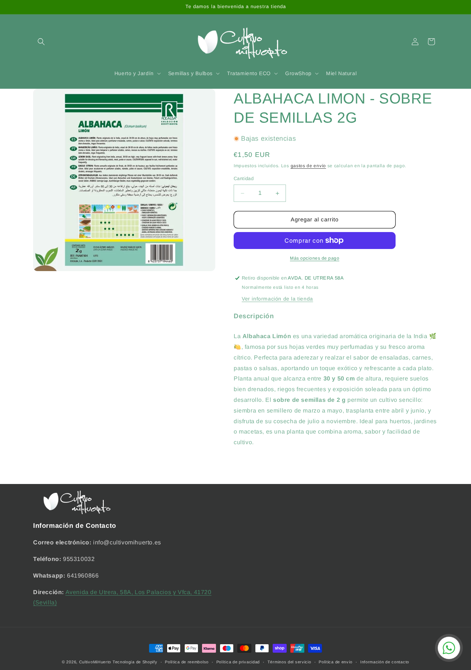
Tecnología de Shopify (135, 662)
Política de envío (336, 661)
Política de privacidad (238, 661)
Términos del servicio (289, 661)
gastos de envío (308, 166)
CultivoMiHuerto (95, 662)
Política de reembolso (187, 661)
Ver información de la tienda (277, 299)
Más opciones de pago (314, 258)
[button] (41, 42)
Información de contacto (384, 661)
